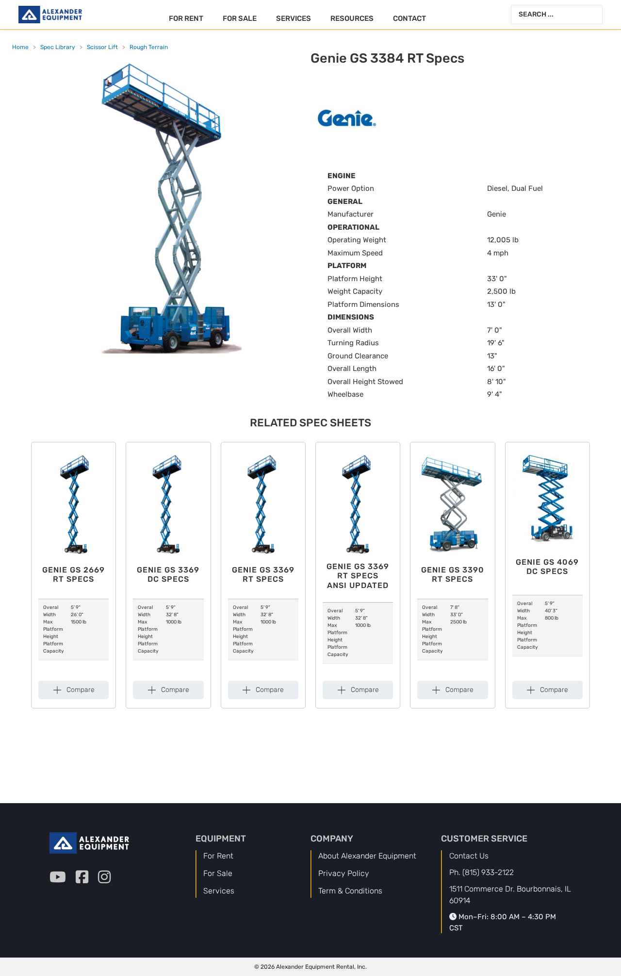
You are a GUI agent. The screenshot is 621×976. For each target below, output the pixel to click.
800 (549, 618)
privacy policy (343, 873)
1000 (171, 622)
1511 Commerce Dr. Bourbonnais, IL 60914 (510, 894)
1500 (76, 622)
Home (20, 47)
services (218, 890)
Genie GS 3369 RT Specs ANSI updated (358, 575)
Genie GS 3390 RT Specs (452, 574)
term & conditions (350, 890)
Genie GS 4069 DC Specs (547, 566)
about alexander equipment (367, 855)
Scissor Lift (102, 47)
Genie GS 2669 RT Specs (73, 574)
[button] (74, 690)
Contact (409, 18)
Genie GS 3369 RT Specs (263, 574)
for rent (218, 855)
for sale (217, 873)
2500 (456, 622)
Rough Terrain (149, 47)
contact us (469, 855)
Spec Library (57, 47)
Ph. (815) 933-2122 (481, 872)
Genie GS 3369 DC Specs (168, 574)
